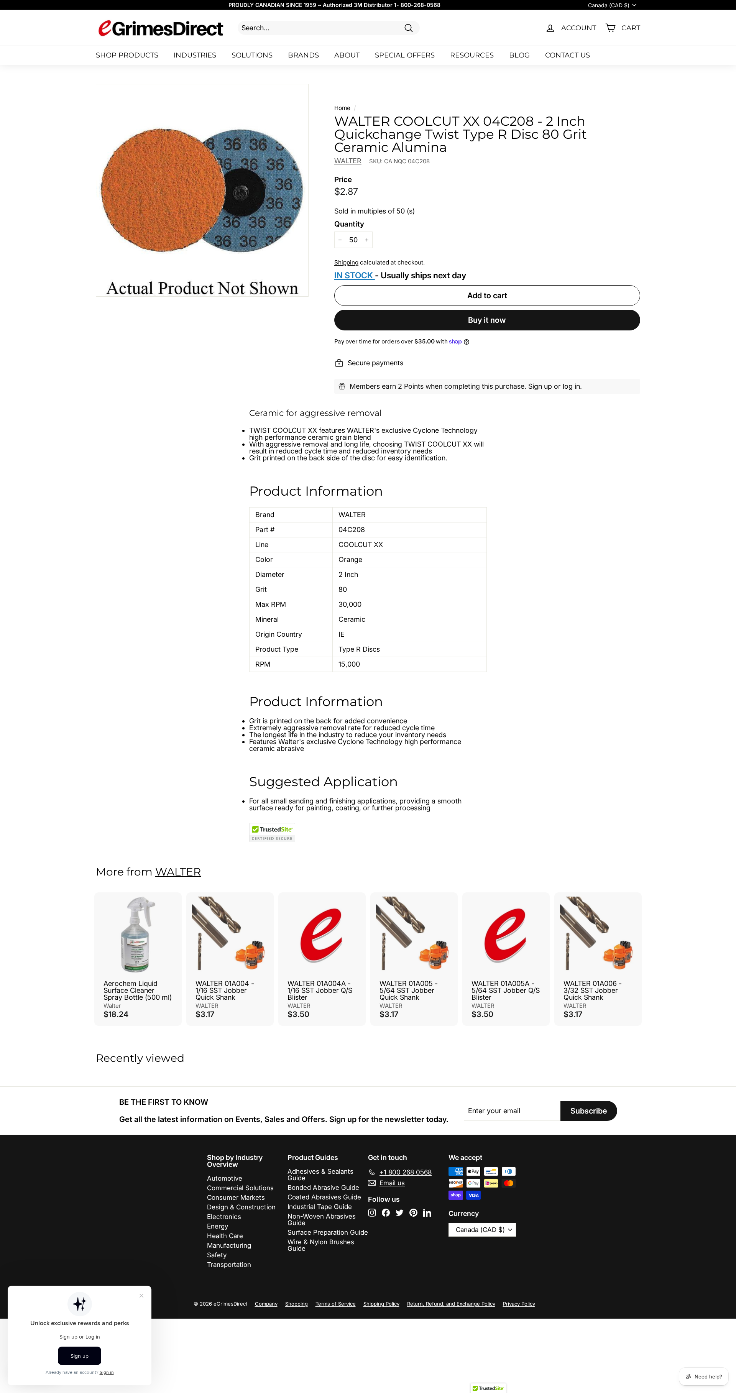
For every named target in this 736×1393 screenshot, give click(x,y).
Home (342, 108)
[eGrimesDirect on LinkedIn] (427, 1213)
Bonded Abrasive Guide (323, 1187)
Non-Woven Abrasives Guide (322, 1219)
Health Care (225, 1236)
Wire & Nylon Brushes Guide (321, 1245)
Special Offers (405, 55)
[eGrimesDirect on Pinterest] (413, 1213)
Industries (195, 55)
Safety (217, 1255)
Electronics (224, 1217)
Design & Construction (241, 1207)
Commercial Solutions (240, 1188)
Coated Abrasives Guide (324, 1197)
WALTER (347, 161)
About (347, 55)
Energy (217, 1226)
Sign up (540, 386)
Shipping (346, 262)
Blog (519, 55)
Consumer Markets (236, 1197)
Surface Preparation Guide (328, 1232)
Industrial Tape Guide (320, 1207)
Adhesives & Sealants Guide (320, 1175)
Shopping (296, 1304)
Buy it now (487, 320)
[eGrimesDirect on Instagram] (372, 1213)
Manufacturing (229, 1245)
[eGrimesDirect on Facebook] (386, 1213)
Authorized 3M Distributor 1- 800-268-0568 (381, 5)
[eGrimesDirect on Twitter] (400, 1213)
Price (343, 179)
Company (266, 1304)
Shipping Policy (381, 1304)
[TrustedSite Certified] (272, 832)
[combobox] (329, 28)
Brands (303, 55)
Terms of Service (335, 1304)
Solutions (252, 55)
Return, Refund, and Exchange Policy (451, 1304)
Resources (472, 55)
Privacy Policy (519, 1304)
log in (571, 386)
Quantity (349, 224)
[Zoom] (202, 190)
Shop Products (127, 55)
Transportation (229, 1264)
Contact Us (567, 55)
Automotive (224, 1178)
